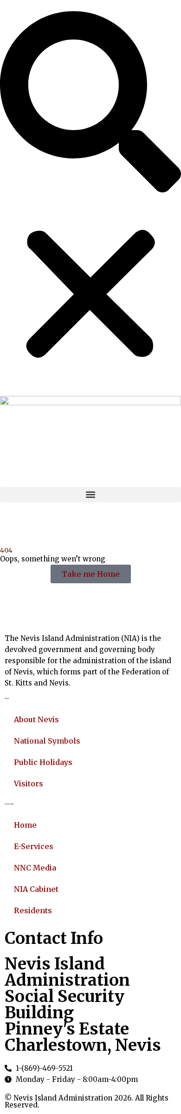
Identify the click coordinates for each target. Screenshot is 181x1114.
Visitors (28, 783)
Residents (33, 910)
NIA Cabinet (36, 889)
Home (25, 825)
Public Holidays (43, 762)
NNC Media (35, 867)
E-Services (33, 846)
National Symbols (47, 740)
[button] (90, 101)
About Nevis (36, 719)
